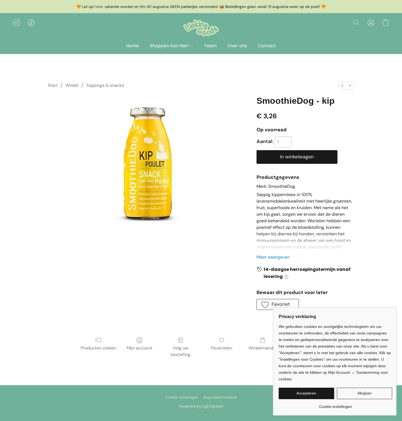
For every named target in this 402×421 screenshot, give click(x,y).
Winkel (71, 85)
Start (53, 85)
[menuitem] (342, 86)
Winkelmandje (263, 348)
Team (210, 46)
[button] (201, 28)
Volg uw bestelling (180, 351)
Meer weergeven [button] (273, 257)
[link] (335, 404)
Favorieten (221, 348)
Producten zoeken (98, 348)
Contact (267, 46)
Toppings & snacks (105, 85)
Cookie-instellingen (181, 397)
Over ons (237, 46)
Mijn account (139, 348)
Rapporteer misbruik (220, 397)
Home (132, 46)
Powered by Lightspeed (201, 406)
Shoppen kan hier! (170, 46)
